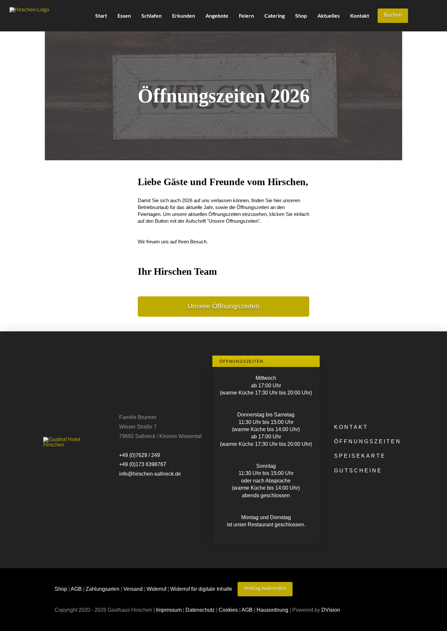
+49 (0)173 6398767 (142, 464)
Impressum (169, 610)
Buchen (393, 15)
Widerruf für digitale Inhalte (201, 588)
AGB (76, 588)
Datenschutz (200, 610)
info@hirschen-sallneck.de (150, 474)
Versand (133, 588)
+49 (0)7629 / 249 (139, 455)
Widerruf (156, 588)
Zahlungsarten (102, 588)
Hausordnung (272, 610)
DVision (330, 610)
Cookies (228, 610)
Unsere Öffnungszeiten (223, 306)
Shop (61, 588)
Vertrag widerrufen (265, 588)
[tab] (241, 361)
